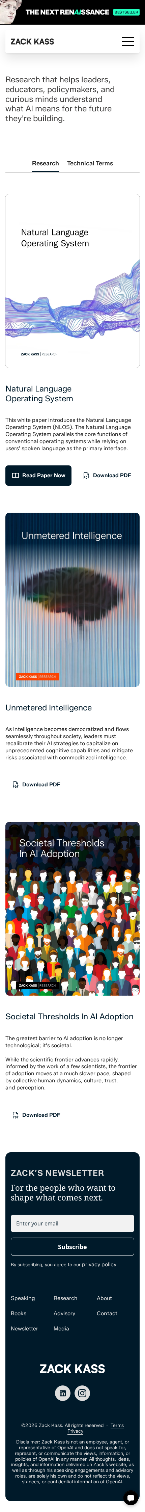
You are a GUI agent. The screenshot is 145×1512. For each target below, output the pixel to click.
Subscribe (72, 1247)
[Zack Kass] (32, 41)
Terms (117, 1425)
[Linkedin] (62, 1393)
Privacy (75, 1431)
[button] (130, 1497)
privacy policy (99, 1264)
